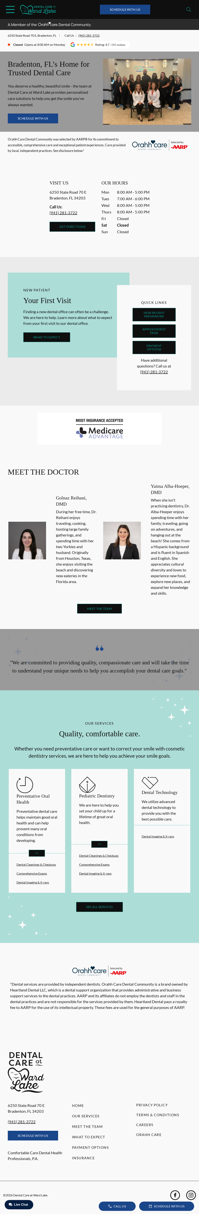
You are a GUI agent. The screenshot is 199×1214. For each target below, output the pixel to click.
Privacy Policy (152, 1105)
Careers (145, 1125)
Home (78, 1105)
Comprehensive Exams (32, 873)
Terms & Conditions (157, 1115)
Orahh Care (148, 1135)
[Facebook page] (175, 1195)
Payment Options (154, 347)
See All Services (99, 907)
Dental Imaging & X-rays (33, 882)
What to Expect (46, 337)
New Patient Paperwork (154, 314)
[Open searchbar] (188, 9)
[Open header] (10, 9)
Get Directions (72, 226)
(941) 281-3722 (89, 35)
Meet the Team (99, 608)
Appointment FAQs (154, 330)
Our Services (86, 1116)
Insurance (83, 1158)
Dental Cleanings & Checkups (36, 864)
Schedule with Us (125, 9)
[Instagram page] (191, 1195)
